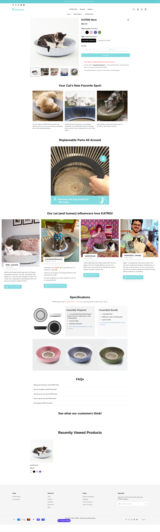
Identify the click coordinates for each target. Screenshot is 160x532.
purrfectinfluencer (56, 285)
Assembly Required (88, 40)
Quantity (83, 46)
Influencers (51, 504)
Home (68, 14)
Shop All (82, 9)
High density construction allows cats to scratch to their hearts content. (109, 125)
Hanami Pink (91, 32)
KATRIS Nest (73, 9)
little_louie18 (14, 286)
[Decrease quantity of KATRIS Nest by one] (83, 50)
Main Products (78, 14)
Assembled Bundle (104, 40)
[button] (145, 9)
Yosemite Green (99, 32)
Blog (49, 507)
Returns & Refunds (88, 496)
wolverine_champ (134, 277)
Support (90, 9)
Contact (50, 499)
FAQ (49, 496)
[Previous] (5, 254)
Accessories (16, 499)
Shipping (85, 499)
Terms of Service (87, 504)
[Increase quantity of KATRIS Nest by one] (90, 50)
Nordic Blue (95, 32)
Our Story (50, 502)
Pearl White (83, 32)
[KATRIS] (18, 9)
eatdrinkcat (93, 275)
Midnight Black (87, 32)
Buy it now (106, 55)
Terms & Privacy (88, 502)
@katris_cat (55, 278)
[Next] (155, 254)
